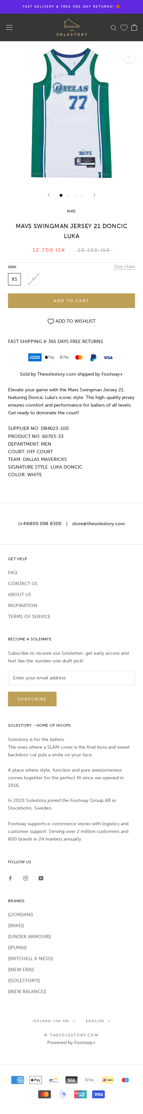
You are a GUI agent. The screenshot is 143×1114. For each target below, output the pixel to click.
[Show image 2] (68, 195)
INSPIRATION (22, 605)
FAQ (12, 572)
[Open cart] (134, 27)
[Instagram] (25, 878)
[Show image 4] (81, 195)
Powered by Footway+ (71, 1042)
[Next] (94, 194)
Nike (71, 211)
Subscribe (32, 699)
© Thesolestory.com (71, 1035)
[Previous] (49, 194)
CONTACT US (23, 583)
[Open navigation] (9, 27)
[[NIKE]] (16, 925)
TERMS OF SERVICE (29, 616)
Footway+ (112, 374)
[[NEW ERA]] (21, 969)
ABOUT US (19, 594)
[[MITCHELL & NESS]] (30, 958)
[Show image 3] (74, 195)
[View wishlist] (124, 27)
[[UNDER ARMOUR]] (29, 936)
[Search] (114, 27)
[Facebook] (10, 878)
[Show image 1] (61, 195)
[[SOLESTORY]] (24, 980)
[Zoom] (129, 57)
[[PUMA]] (17, 947)
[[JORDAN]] (20, 915)
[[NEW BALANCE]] (27, 991)
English (95, 1021)
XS (14, 279)
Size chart (124, 266)
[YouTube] (41, 878)
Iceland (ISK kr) (51, 1021)
